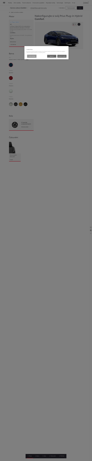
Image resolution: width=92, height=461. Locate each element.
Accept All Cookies (62, 56)
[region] (46, 52)
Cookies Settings (32, 56)
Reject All (52, 56)
